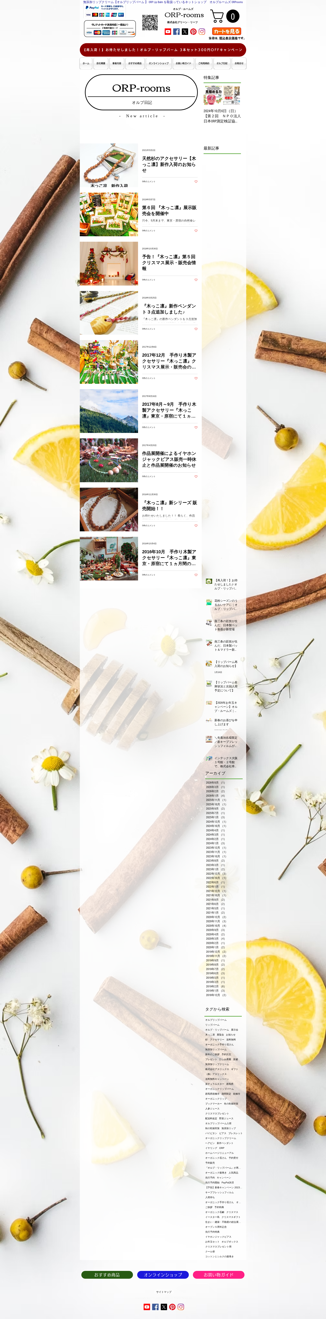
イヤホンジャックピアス (218, 1236)
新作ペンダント (225, 1143)
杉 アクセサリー (214, 1039)
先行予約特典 (212, 1231)
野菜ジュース (226, 1118)
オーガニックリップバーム (219, 1088)
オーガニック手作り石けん (219, 1044)
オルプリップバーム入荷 (218, 1123)
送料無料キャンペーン (217, 1079)
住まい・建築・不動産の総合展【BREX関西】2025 (224, 1222)
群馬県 (229, 1084)
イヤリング (211, 1148)
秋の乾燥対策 (212, 1128)
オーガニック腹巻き (216, 1172)
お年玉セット (212, 1241)
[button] (226, 16)
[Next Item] (235, 95)
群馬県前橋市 (212, 1093)
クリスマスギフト (231, 1217)
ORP (221, 1148)
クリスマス (232, 1212)
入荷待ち (210, 1197)
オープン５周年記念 (216, 1227)
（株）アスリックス (216, 1074)
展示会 (234, 1029)
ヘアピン (210, 1143)
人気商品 (233, 1172)
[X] (185, 31)
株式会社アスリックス (217, 1069)
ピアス (222, 1133)
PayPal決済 (228, 1182)
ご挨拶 (208, 1207)
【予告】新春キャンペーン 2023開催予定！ (224, 1187)
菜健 (235, 1059)
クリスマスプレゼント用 (218, 1246)
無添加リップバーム (216, 1049)
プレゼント (211, 1059)
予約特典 (219, 1207)
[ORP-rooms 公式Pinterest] (193, 31)
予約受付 (233, 1158)
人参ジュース (212, 1108)
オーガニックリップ (216, 1098)
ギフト (234, 1069)
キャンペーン (224, 1177)
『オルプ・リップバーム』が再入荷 (224, 1167)
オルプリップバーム (216, 1019)
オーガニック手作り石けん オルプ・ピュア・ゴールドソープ (224, 1202)
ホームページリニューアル (219, 1153)
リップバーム (212, 1024)
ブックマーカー (213, 1103)
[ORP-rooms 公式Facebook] (176, 31)
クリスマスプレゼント (217, 1113)
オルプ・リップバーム (217, 1029)
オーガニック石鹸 (214, 1212)
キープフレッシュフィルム (219, 1192)
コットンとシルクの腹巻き (219, 1256)
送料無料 (231, 1039)
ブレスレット (235, 1133)
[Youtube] (168, 31)
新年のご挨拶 (212, 1054)
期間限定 (226, 1093)
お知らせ (231, 1034)
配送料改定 (211, 1118)
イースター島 (212, 1217)
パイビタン (211, 1133)
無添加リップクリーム (217, 1064)
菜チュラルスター (214, 1084)
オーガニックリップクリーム (220, 1138)
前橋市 (236, 1093)
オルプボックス (230, 1241)
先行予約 (210, 1177)
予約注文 (226, 1054)
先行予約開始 (212, 1182)
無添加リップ (229, 1128)
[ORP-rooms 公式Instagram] (202, 31)
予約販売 (210, 1162)
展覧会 (220, 1034)
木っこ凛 (210, 1034)
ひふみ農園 (225, 1059)
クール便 (210, 1251)
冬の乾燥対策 (231, 1103)
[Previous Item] (209, 95)
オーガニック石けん (216, 1158)
